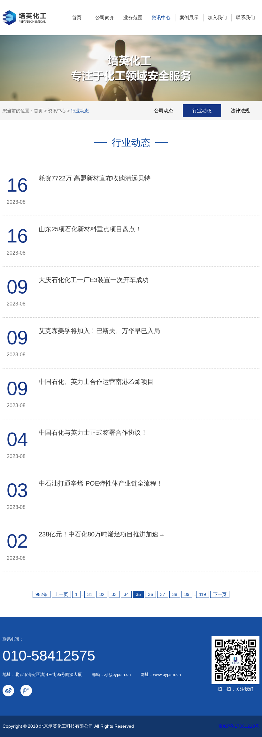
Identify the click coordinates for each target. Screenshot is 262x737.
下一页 (220, 594)
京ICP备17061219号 (238, 726)
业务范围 (133, 17)
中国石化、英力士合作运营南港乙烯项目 (96, 381)
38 (174, 594)
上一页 (61, 594)
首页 (76, 17)
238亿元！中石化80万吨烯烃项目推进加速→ (102, 534)
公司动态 (163, 110)
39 (186, 594)
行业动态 (80, 110)
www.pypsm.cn (167, 674)
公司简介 (104, 17)
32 (101, 594)
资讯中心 (161, 17)
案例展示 (189, 17)
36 (150, 594)
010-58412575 (49, 655)
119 (202, 594)
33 (114, 594)
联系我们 (245, 17)
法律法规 (240, 110)
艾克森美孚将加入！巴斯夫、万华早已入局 (100, 330)
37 (162, 594)
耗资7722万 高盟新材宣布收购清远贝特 (94, 178)
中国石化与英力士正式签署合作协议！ (93, 432)
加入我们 (217, 17)
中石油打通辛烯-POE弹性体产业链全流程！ (101, 483)
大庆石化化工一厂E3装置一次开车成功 (94, 279)
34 (126, 594)
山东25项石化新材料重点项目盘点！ (90, 229)
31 (89, 594)
